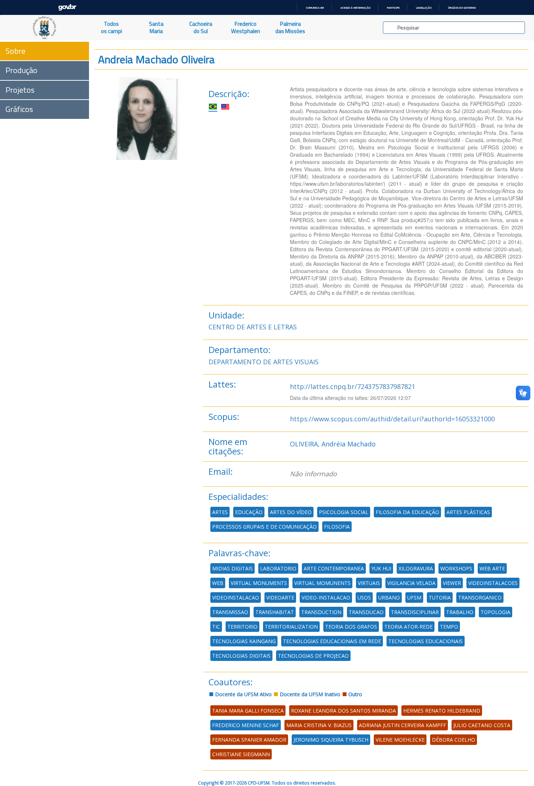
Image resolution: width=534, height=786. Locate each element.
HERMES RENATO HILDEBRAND (441, 710)
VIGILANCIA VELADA (411, 583)
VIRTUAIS (369, 583)
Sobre (15, 51)
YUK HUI (381, 568)
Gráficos (19, 109)
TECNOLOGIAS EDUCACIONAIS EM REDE (332, 641)
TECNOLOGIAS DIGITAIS (241, 655)
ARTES (220, 512)
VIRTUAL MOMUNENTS (322, 583)
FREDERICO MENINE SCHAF (245, 725)
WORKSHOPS (456, 568)
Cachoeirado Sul (200, 27)
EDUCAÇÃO (249, 512)
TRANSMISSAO (230, 612)
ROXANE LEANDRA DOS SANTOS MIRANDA (343, 710)
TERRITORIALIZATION (291, 626)
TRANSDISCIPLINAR (415, 612)
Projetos (20, 90)
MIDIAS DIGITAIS (232, 568)
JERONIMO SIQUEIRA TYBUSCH (331, 739)
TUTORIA (440, 597)
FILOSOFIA (337, 526)
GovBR (67, 7)
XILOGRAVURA (416, 568)
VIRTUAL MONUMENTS (259, 583)
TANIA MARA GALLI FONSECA (248, 710)
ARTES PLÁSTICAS (468, 512)
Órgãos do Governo (462, 7)
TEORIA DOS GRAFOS (351, 626)
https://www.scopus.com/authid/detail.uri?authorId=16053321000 (392, 418)
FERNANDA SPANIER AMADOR (249, 739)
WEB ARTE (492, 568)
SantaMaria (156, 27)
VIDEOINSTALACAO (235, 597)
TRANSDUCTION (321, 612)
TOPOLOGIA (495, 612)
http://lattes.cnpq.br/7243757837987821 (352, 386)
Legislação (424, 7)
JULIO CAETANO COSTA (481, 725)
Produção (21, 70)
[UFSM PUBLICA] (44, 27)
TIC (216, 626)
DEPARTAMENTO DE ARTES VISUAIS (264, 361)
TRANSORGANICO (480, 597)
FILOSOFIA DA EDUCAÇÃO (407, 512)
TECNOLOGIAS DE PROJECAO (313, 655)
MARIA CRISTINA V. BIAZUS (319, 725)
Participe (393, 7)
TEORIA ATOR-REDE (408, 626)
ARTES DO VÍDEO (291, 512)
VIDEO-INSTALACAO (326, 597)
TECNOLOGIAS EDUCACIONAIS (425, 641)
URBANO (389, 597)
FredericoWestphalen (245, 27)
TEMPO (449, 626)
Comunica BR (315, 7)
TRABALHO (459, 612)
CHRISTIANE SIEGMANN (241, 754)
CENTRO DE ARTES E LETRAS (253, 326)
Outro (354, 694)
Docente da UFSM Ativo (243, 694)
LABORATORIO (278, 568)
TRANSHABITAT (274, 612)
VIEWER (452, 583)
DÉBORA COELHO (453, 739)
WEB (217, 583)
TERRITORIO (242, 626)
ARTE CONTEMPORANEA (334, 568)
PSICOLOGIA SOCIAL (343, 512)
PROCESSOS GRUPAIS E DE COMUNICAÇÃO (264, 526)
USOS (364, 597)
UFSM (414, 597)
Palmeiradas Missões (290, 27)
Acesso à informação (355, 7)
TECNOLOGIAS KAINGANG (244, 641)
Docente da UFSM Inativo (309, 694)
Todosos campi (111, 27)
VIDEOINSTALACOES (493, 583)
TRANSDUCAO (366, 612)
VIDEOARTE (280, 597)
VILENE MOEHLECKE (400, 739)
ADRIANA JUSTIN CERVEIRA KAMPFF (402, 725)
